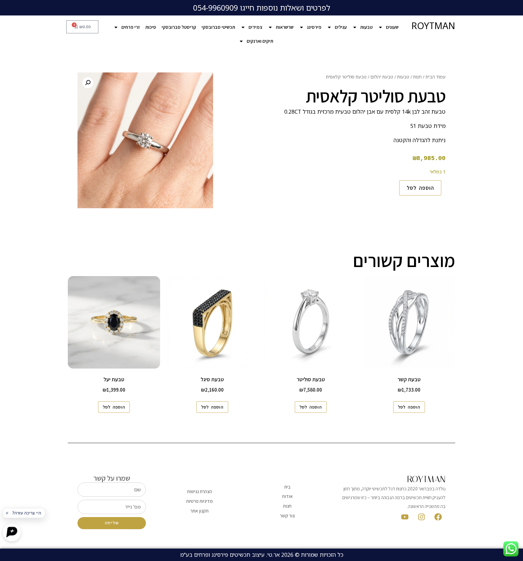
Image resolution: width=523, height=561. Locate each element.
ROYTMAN (433, 25)
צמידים (255, 27)
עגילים (341, 27)
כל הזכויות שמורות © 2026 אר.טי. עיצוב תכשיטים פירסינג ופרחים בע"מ (261, 554)
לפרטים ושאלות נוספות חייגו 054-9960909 (261, 7)
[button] (87, 82)
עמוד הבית (436, 77)
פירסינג (314, 27)
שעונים (392, 27)
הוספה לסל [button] (409, 407)
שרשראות (285, 27)
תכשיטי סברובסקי (218, 27)
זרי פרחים (130, 27)
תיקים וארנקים (260, 41)
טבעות (366, 27)
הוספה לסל (420, 187)
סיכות (150, 27)
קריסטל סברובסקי (179, 27)
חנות (417, 77)
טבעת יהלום (381, 77)
